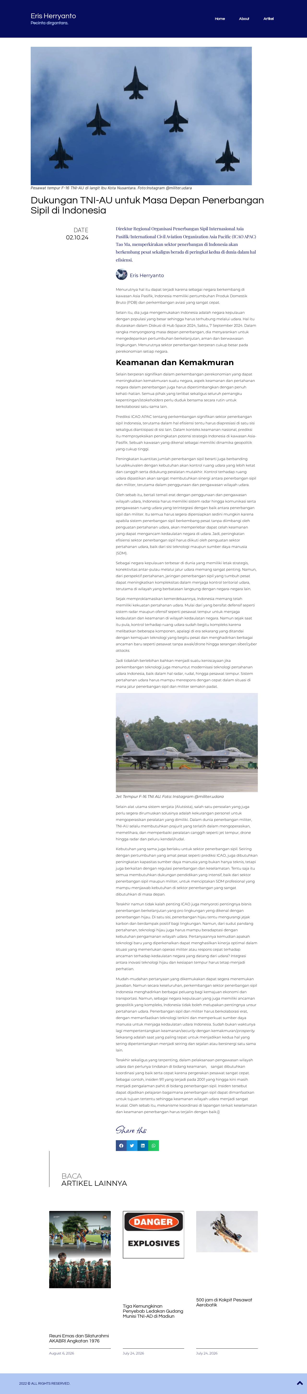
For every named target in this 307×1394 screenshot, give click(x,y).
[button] (121, 1145)
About (244, 19)
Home (220, 19)
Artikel (269, 19)
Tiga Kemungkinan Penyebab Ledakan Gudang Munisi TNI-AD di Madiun (153, 1311)
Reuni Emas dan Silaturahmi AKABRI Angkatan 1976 (79, 1338)
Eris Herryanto (53, 16)
